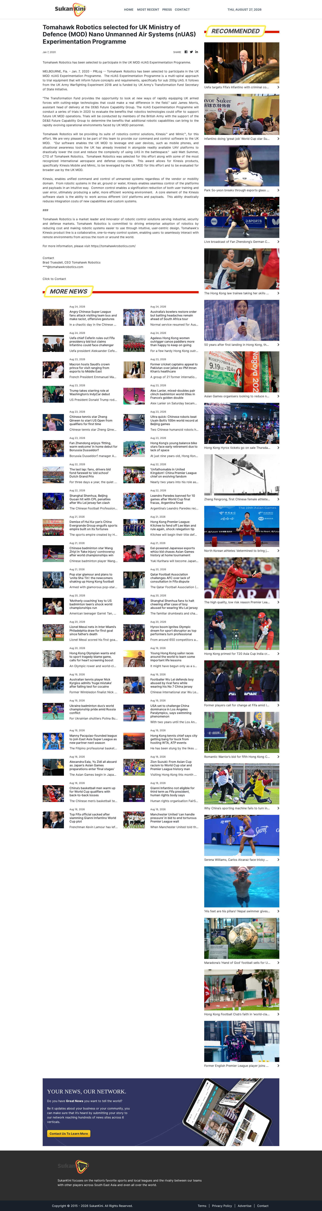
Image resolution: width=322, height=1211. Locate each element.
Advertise (244, 1206)
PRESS (167, 9)
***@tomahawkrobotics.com (63, 267)
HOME (128, 9)
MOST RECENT (148, 9)
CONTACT (182, 9)
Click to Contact (54, 279)
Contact (263, 1206)
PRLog (97, 71)
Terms (202, 1206)
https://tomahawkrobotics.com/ (113, 246)
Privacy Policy (222, 1206)
